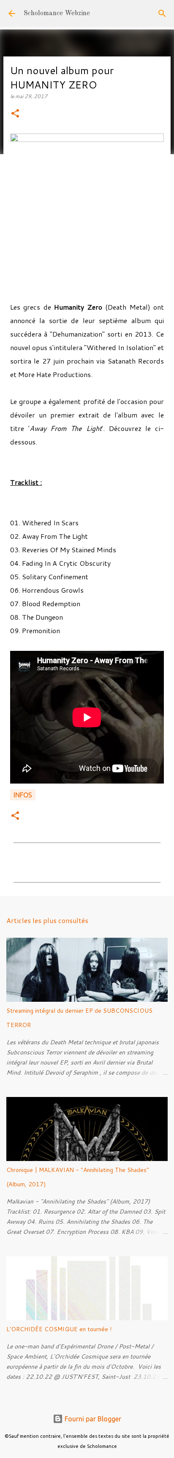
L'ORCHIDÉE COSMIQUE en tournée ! (58, 1329)
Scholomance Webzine (57, 13)
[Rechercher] (162, 13)
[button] (15, 114)
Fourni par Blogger (92, 1419)
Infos (23, 795)
